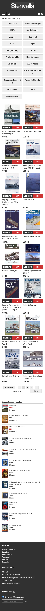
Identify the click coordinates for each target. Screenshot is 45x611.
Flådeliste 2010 (28, 199)
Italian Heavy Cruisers (10, 376)
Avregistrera (19, 597)
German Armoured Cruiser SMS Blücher (10, 237)
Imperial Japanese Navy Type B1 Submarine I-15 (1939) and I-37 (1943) (11, 307)
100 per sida (17, 391)
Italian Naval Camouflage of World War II (32, 377)
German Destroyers (9, 270)
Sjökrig (18, 18)
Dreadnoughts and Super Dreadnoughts (11, 132)
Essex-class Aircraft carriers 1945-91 (10, 166)
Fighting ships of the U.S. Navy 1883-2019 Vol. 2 (32, 166)
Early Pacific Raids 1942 (32, 131)
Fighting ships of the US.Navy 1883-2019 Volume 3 (10, 202)
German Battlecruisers (31, 236)
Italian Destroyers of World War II (30, 342)
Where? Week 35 (8, 18)
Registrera (8, 597)
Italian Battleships (29, 305)
